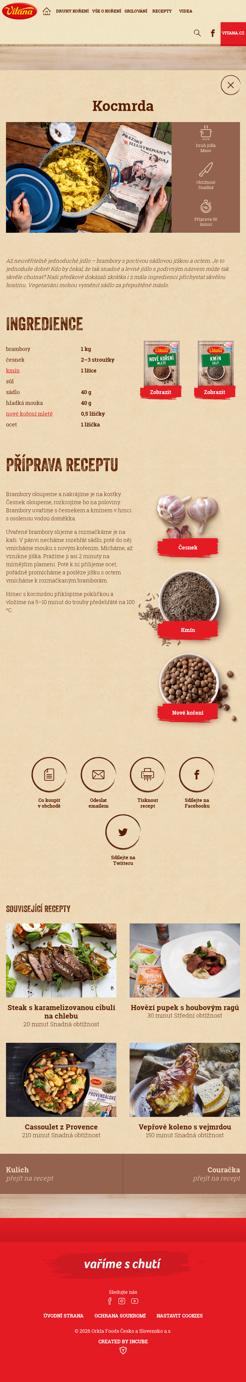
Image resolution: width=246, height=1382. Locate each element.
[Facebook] (110, 1301)
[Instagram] (121, 1302)
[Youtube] (135, 1301)
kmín (13, 370)
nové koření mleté (29, 413)
